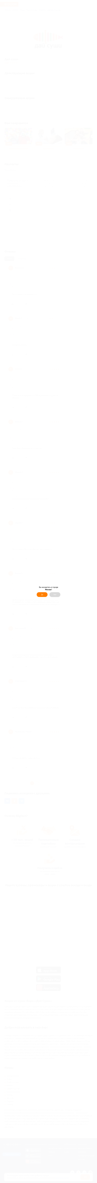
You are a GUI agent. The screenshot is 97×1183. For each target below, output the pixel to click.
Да (42, 595)
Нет (54, 595)
